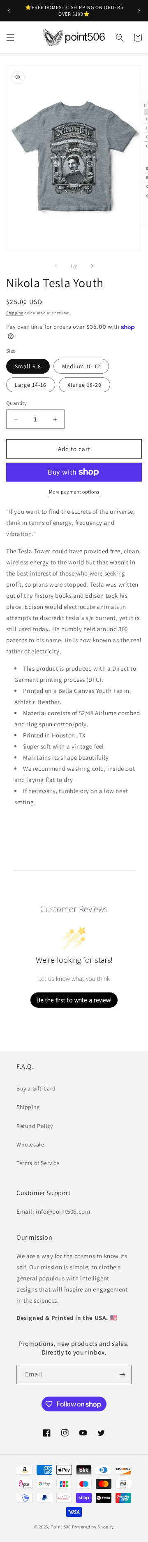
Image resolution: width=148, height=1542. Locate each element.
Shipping (14, 313)
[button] (10, 37)
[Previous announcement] (9, 11)
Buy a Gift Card (36, 1088)
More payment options (74, 492)
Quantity (16, 403)
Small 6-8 (28, 366)
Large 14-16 (30, 384)
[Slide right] (92, 266)
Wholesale (30, 1144)
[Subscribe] (122, 1374)
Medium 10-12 (81, 366)
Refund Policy (34, 1126)
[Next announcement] (139, 11)
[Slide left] (56, 266)
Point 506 (60, 1527)
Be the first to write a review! (74, 1000)
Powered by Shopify (93, 1527)
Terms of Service (38, 1163)
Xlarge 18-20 (84, 384)
